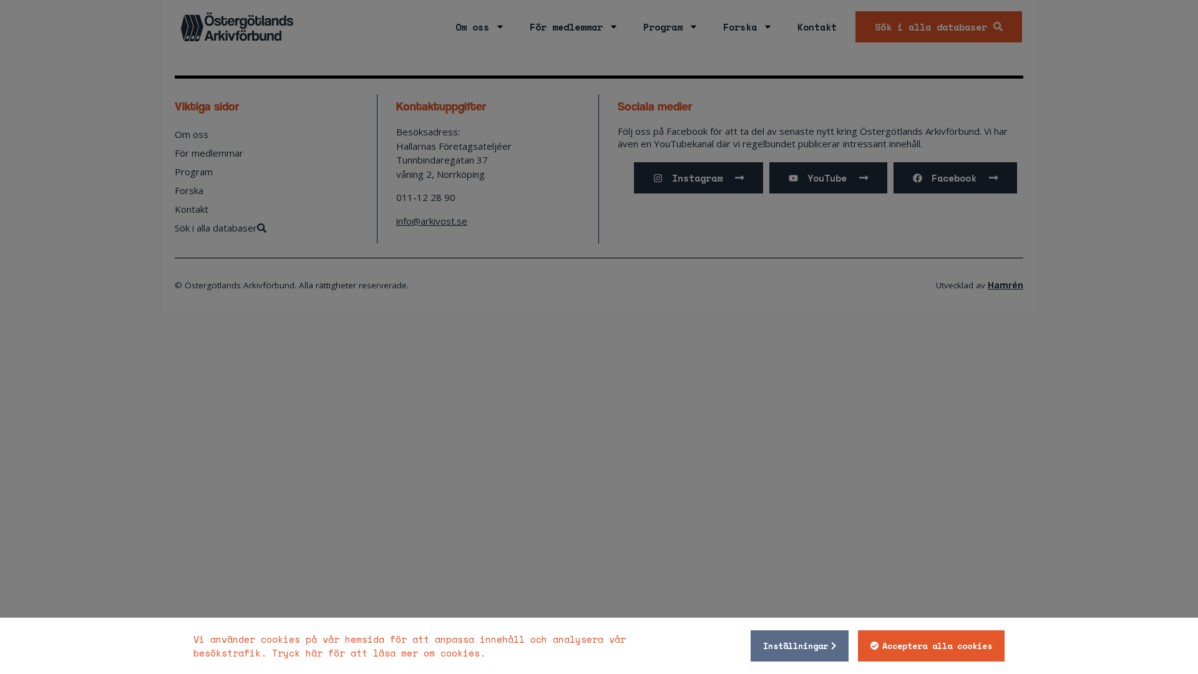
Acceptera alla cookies (937, 646)
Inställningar (795, 646)
